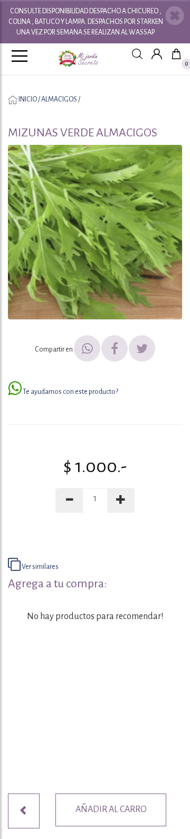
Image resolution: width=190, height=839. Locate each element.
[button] (174, 17)
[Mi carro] (176, 54)
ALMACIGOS (59, 99)
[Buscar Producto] (137, 54)
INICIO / (29, 99)
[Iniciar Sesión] (157, 54)
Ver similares (40, 566)
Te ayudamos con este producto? (70, 391)
